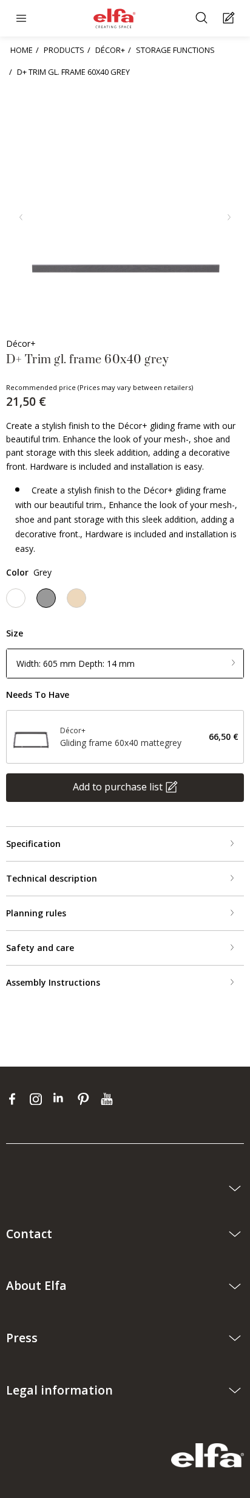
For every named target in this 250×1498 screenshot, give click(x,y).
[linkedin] (62, 1098)
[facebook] (15, 1098)
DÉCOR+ (110, 49)
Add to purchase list (118, 786)
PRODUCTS (64, 49)
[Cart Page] (230, 18)
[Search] (203, 18)
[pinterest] (86, 1098)
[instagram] (38, 1098)
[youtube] (108, 1098)
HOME (21, 49)
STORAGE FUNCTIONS (175, 49)
